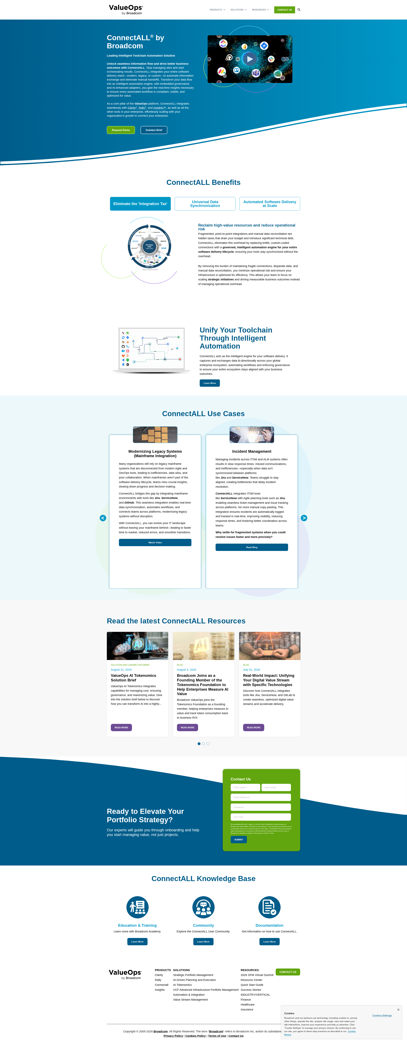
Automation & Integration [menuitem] (189, 994)
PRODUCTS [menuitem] (216, 9)
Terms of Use (217, 1035)
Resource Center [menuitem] (251, 980)
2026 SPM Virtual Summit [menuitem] (257, 975)
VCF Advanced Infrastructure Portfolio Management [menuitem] (206, 989)
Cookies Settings (382, 1015)
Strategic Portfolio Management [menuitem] (193, 975)
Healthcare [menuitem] (248, 1004)
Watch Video (155, 542)
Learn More (210, 383)
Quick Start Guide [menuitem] (252, 984)
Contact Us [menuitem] (284, 10)
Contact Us (236, 1035)
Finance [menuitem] (246, 999)
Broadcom (161, 1031)
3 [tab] (208, 743)
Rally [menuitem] (158, 980)
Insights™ (159, 107)
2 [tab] (203, 743)
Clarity (132, 107)
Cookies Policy (195, 1035)
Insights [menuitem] (160, 989)
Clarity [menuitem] (159, 975)
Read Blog (252, 547)
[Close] (398, 1010)
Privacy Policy (173, 1035)
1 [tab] (199, 743)
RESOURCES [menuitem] (259, 9)
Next (304, 518)
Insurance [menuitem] (247, 1009)
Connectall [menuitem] (161, 984)
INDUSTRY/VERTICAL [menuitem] (255, 994)
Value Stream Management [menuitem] (190, 999)
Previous (103, 518)
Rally (142, 107)
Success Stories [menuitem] (251, 989)
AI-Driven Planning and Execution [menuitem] (194, 980)
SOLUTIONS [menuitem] (237, 9)
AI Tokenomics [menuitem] (182, 984)
